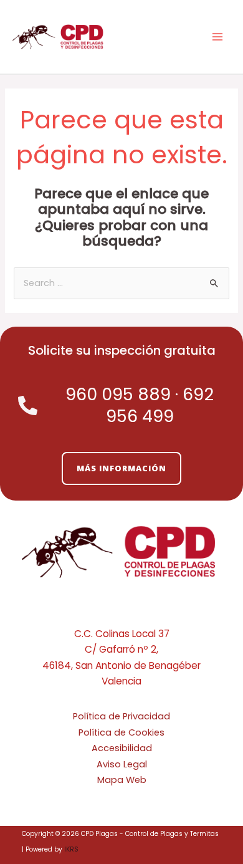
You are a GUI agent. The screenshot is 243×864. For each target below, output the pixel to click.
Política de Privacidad (121, 716)
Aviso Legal (122, 764)
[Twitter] (102, 611)
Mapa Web (121, 780)
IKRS (71, 849)
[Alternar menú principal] (217, 37)
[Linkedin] (140, 611)
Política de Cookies (121, 732)
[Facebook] (121, 611)
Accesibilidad (122, 748)
